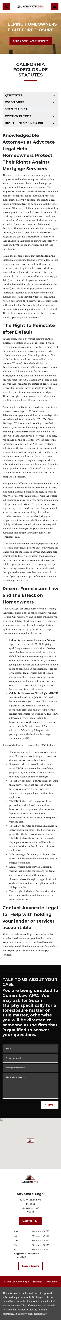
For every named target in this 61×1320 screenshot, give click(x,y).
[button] (30, 1141)
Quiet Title (13, 95)
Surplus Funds (16, 109)
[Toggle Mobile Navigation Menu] (54, 6)
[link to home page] (31, 6)
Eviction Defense (18, 116)
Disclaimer (51, 1281)
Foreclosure (15, 102)
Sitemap (37, 1281)
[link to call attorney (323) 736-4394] (6, 6)
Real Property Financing (24, 123)
